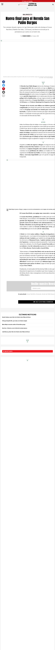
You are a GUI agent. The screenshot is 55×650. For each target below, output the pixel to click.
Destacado (38, 294)
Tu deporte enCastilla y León (32, 4)
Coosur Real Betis (31, 294)
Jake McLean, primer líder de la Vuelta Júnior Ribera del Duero (16, 331)
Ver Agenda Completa (7, 351)
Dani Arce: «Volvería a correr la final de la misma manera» (14, 328)
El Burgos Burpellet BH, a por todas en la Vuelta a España (14, 320)
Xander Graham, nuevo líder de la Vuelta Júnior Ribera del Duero (16, 317)
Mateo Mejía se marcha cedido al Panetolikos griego (13, 324)
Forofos (31, 1)
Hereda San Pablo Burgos (48, 294)
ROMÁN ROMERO (26, 36)
